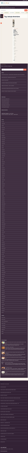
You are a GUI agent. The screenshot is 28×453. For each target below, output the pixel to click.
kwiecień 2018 (3, 284)
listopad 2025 (3, 135)
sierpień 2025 (3, 141)
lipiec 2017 (3, 302)
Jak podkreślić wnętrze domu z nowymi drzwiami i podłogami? (7, 433)
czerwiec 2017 (3, 304)
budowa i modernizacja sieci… (5, 321)
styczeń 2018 (3, 290)
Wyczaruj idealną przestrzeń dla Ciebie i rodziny (6, 392)
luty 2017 (3, 312)
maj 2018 (3, 282)
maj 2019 (3, 258)
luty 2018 (3, 288)
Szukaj (26, 10)
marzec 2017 (3, 310)
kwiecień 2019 (3, 260)
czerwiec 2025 (3, 143)
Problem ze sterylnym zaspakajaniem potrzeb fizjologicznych (7, 414)
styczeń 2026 (3, 133)
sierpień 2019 (3, 252)
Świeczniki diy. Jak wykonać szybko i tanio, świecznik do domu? (7, 400)
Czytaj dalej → (14, 60)
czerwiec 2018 (3, 280)
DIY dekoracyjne (6, 12)
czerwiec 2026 (3, 123)
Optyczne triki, (22, 12)
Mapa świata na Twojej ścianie (4, 395)
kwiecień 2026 (3, 127)
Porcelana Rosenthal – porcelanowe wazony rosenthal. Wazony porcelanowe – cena (10, 403)
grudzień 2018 (3, 268)
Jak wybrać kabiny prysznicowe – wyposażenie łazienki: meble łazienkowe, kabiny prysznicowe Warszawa (13, 74)
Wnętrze (2, 12)
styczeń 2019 (3, 266)
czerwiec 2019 (3, 256)
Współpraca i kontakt (25, 0)
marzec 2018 (3, 286)
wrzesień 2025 (3, 139)
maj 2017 (3, 306)
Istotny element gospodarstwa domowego (5, 425)
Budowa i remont (17, 12)
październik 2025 (3, 137)
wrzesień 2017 (3, 298)
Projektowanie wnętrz (3, 436)
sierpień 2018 (3, 276)
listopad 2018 (3, 270)
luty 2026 (3, 131)
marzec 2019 (3, 262)
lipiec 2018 (3, 278)
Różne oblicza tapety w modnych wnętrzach (5, 411)
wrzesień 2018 (3, 274)
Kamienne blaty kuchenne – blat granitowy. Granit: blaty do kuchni (9, 77)
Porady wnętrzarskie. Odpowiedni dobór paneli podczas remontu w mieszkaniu (10, 88)
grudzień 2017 (3, 292)
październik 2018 (3, 272)
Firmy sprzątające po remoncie (8, 367)
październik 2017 (3, 296)
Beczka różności (3, 317)
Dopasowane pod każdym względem (9, 362)
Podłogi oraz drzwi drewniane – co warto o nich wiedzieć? (8, 85)
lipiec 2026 (3, 121)
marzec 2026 (3, 129)
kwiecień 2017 (3, 308)
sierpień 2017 (3, 300)
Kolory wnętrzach (12, 12)
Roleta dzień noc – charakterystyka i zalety (5, 422)
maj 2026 (3, 125)
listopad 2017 (3, 294)
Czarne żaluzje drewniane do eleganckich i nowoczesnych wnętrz (16, 32)
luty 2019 (3, 264)
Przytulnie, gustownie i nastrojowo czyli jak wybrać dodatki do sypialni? (8, 389)
